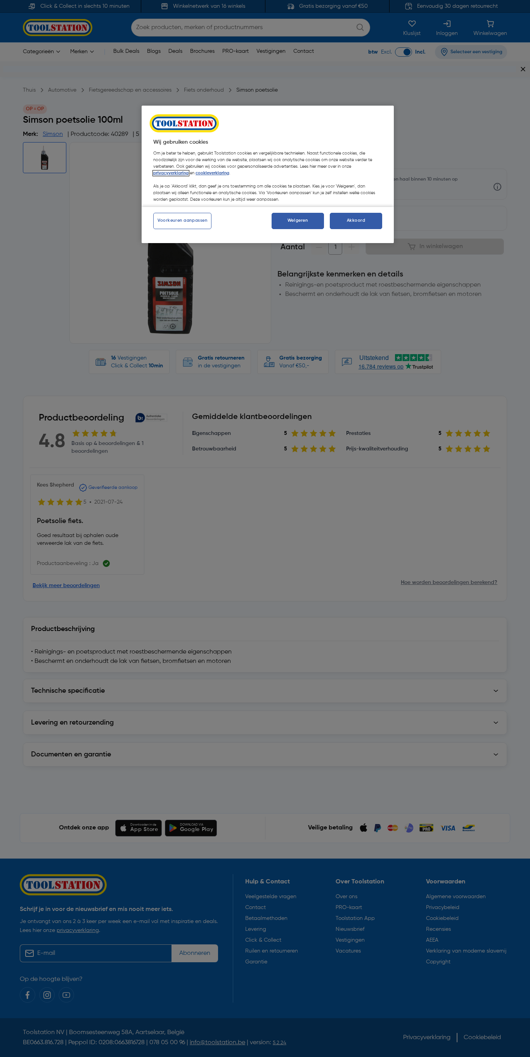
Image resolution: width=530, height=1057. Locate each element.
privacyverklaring (171, 173)
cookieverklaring (212, 173)
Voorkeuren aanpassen (182, 220)
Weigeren (298, 220)
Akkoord (356, 220)
